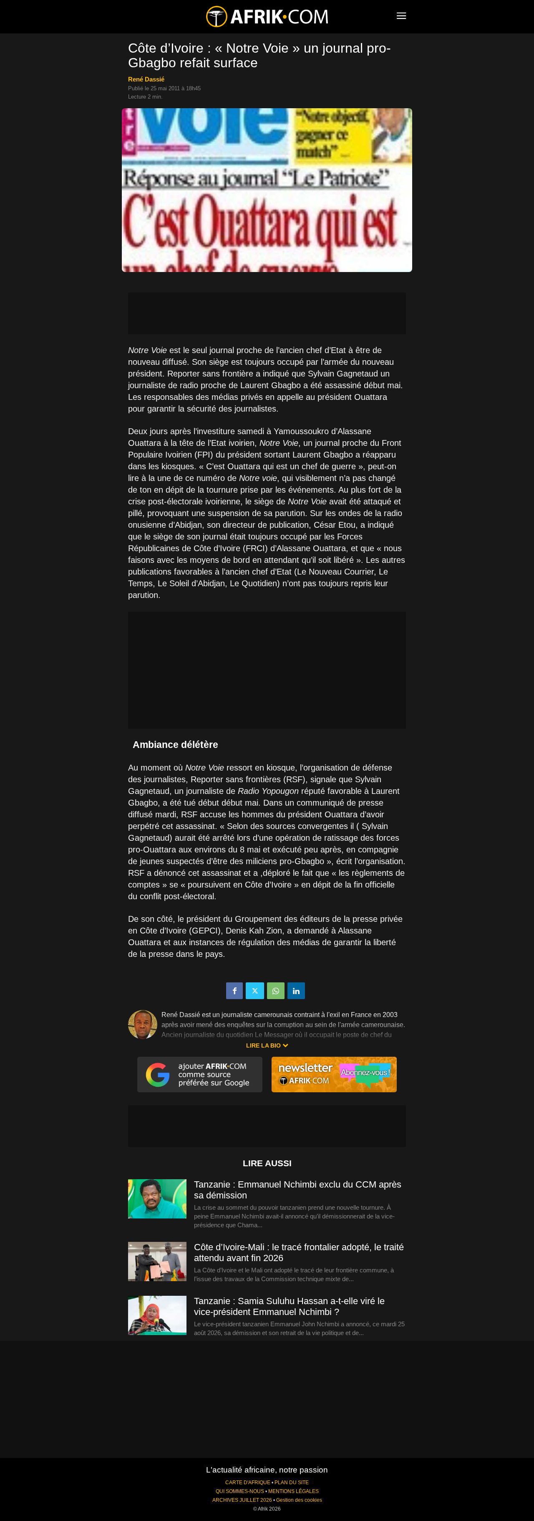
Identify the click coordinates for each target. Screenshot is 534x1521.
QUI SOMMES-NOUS (240, 1491)
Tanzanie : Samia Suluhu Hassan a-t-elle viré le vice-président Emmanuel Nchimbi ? (289, 1306)
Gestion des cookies (299, 1500)
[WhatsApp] (276, 990)
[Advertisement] (267, 313)
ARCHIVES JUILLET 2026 (242, 1500)
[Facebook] (234, 990)
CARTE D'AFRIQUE (247, 1482)
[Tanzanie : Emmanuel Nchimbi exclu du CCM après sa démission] (157, 1199)
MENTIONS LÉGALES (293, 1491)
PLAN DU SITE (292, 1482)
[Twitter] (255, 990)
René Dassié (146, 79)
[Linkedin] (296, 990)
